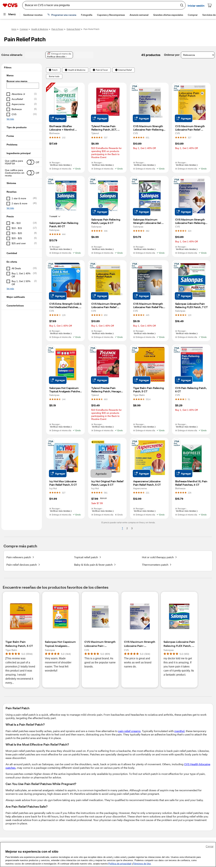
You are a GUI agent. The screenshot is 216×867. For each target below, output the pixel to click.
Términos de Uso (142, 863)
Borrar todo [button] (54, 76)
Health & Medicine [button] (76, 70)
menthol (179, 731)
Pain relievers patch (18, 557)
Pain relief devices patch (21, 564)
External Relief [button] (125, 70)
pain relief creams (129, 731)
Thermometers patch (155, 564)
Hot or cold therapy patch (158, 557)
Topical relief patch (86, 557)
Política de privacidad (119, 863)
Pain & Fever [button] (102, 70)
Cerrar (209, 846)
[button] (21, 75)
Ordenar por (172, 54)
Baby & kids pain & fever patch (93, 564)
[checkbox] (22, 94)
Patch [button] (55, 70)
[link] (63, 137)
